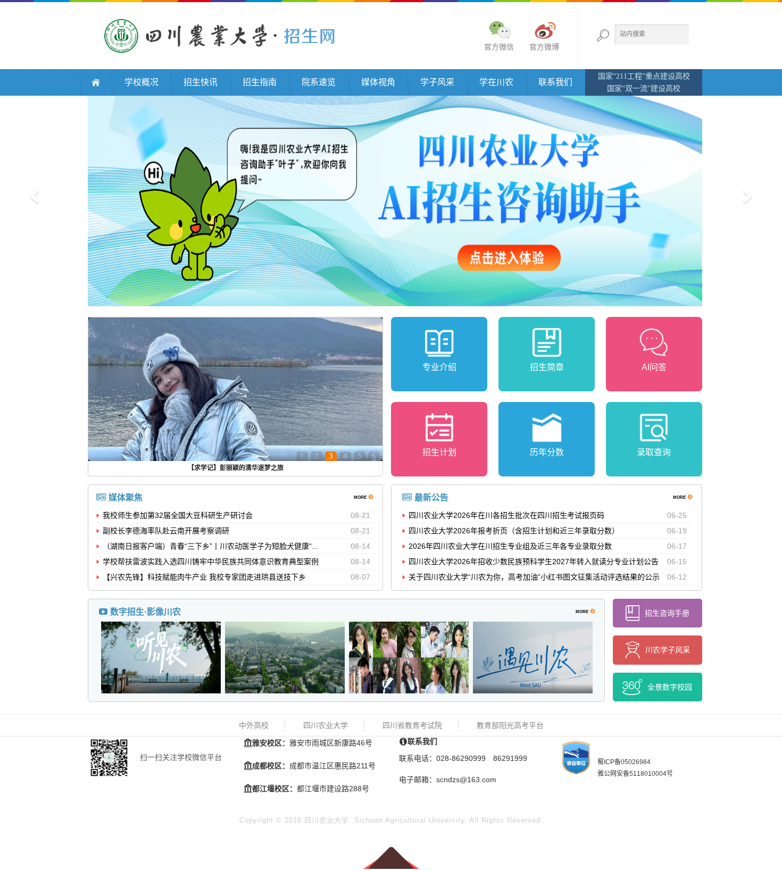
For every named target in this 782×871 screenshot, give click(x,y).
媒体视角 (378, 82)
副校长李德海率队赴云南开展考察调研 (166, 530)
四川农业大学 (325, 725)
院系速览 (319, 82)
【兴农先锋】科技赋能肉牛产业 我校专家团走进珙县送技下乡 (204, 577)
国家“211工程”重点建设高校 (644, 76)
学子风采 (437, 82)
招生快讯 (201, 82)
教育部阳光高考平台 (510, 725)
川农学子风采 (667, 650)
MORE (361, 497)
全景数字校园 (669, 687)
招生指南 (260, 82)
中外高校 (254, 725)
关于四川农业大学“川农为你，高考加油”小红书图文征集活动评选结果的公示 (534, 577)
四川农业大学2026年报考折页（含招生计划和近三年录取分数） (514, 530)
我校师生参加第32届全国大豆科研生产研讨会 (178, 515)
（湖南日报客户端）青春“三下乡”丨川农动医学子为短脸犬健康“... (210, 546)
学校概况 (141, 82)
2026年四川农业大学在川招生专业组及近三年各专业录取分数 (510, 546)
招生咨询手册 (667, 613)
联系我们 (555, 82)
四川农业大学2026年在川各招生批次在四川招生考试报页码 (506, 515)
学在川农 (496, 82)
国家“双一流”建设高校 (643, 89)
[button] (59, 200)
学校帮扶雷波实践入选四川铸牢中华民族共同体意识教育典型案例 (211, 561)
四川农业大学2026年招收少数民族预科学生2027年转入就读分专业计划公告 (534, 561)
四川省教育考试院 (412, 725)
